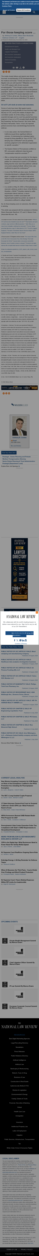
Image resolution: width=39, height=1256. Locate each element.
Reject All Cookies (23, 10)
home (26, 640)
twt (18, 640)
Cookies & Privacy (21, 643)
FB (14, 640)
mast (20, 640)
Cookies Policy (7, 6)
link (23, 640)
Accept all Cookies (9, 10)
